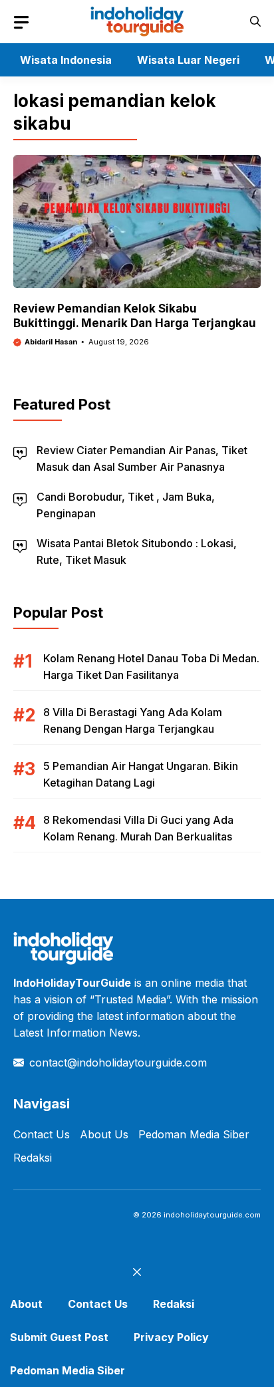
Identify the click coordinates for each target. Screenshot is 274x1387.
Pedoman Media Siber (193, 1134)
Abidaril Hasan (51, 341)
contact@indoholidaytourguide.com (118, 1062)
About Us (104, 1134)
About (26, 1304)
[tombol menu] (21, 23)
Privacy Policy (171, 1337)
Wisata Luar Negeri (188, 59)
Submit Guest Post (59, 1337)
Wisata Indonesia (66, 59)
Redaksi (32, 1157)
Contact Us (41, 1134)
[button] (255, 21)
